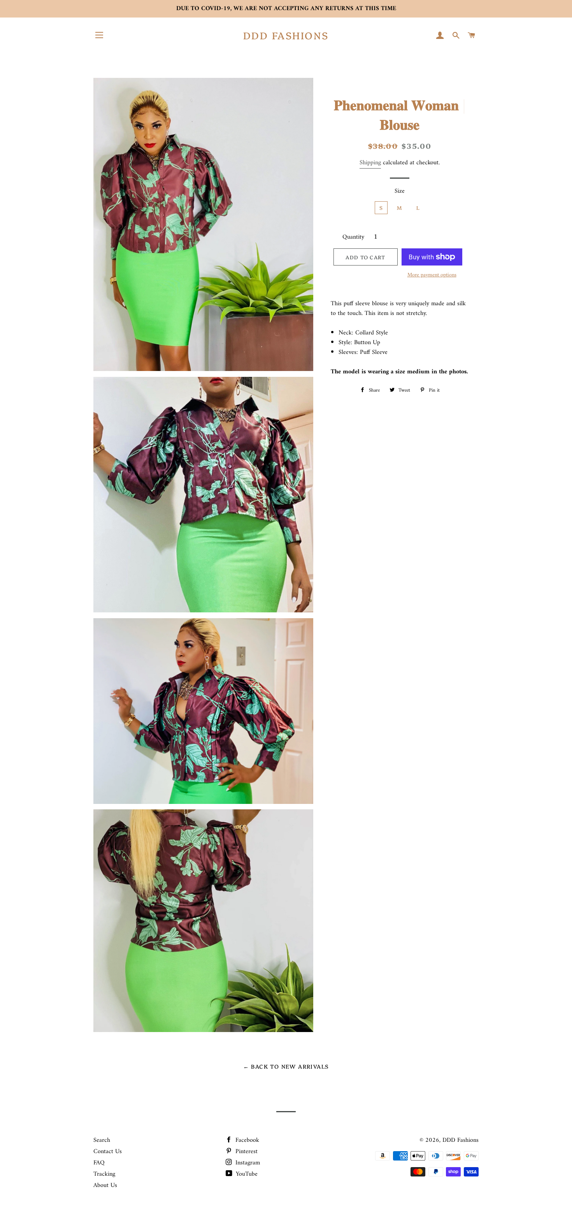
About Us (105, 1185)
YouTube (246, 1174)
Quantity (353, 237)
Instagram (246, 1162)
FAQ (99, 1162)
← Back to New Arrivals (286, 1066)
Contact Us (107, 1151)
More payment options (431, 275)
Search (101, 1140)
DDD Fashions (286, 35)
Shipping (370, 162)
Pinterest (245, 1151)
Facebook (246, 1140)
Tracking (104, 1174)
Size (400, 191)
